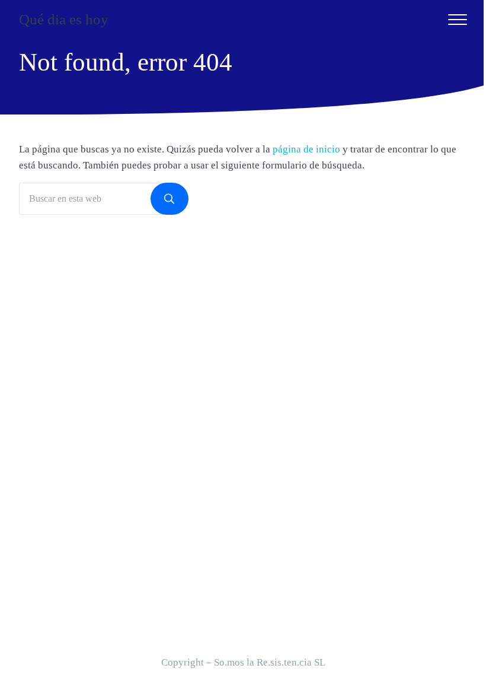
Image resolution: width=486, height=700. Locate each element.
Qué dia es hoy (63, 19)
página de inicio (306, 149)
